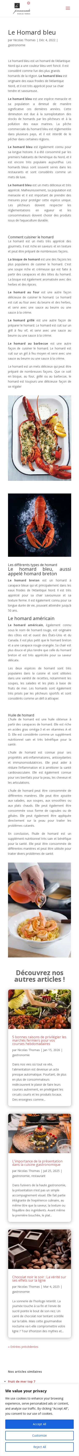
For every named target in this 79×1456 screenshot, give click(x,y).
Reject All (39, 1447)
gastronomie (16, 45)
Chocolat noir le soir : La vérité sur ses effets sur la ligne (39, 1279)
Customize (39, 1435)
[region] (39, 1420)
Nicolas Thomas (24, 40)
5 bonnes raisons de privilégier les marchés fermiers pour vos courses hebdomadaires (39, 1040)
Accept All (39, 1424)
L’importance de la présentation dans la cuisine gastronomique (37, 1163)
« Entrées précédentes (23, 1347)
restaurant (38, 1176)
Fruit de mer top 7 (21, 1381)
